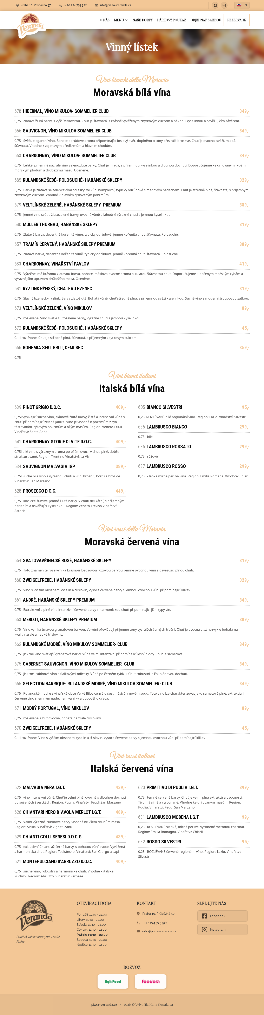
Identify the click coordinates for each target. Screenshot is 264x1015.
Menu (119, 20)
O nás (105, 20)
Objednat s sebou (206, 20)
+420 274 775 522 (154, 923)
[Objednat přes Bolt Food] (113, 981)
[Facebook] (215, 5)
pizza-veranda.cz (104, 1004)
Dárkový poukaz (171, 20)
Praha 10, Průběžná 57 (158, 914)
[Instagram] (224, 5)
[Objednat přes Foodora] (150, 981)
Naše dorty (143, 20)
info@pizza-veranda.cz (159, 931)
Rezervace (236, 20)
